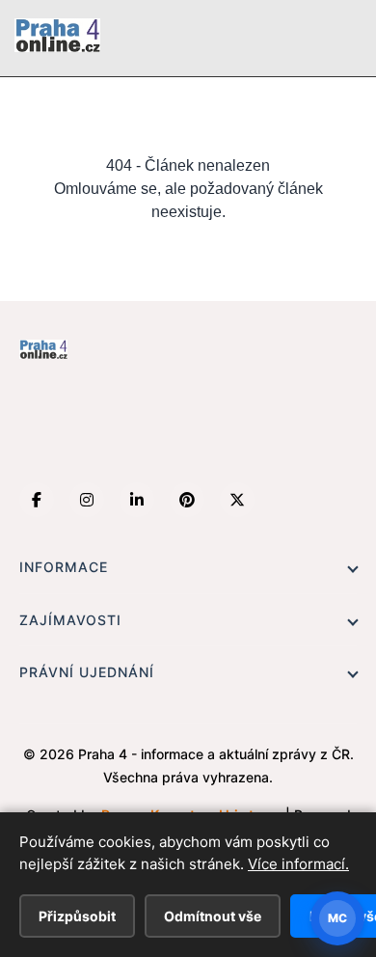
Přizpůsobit (77, 916)
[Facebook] (36, 499)
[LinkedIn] (137, 499)
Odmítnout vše (212, 916)
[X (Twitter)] (237, 499)
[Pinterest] (187, 499)
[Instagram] (86, 499)
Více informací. (298, 864)
